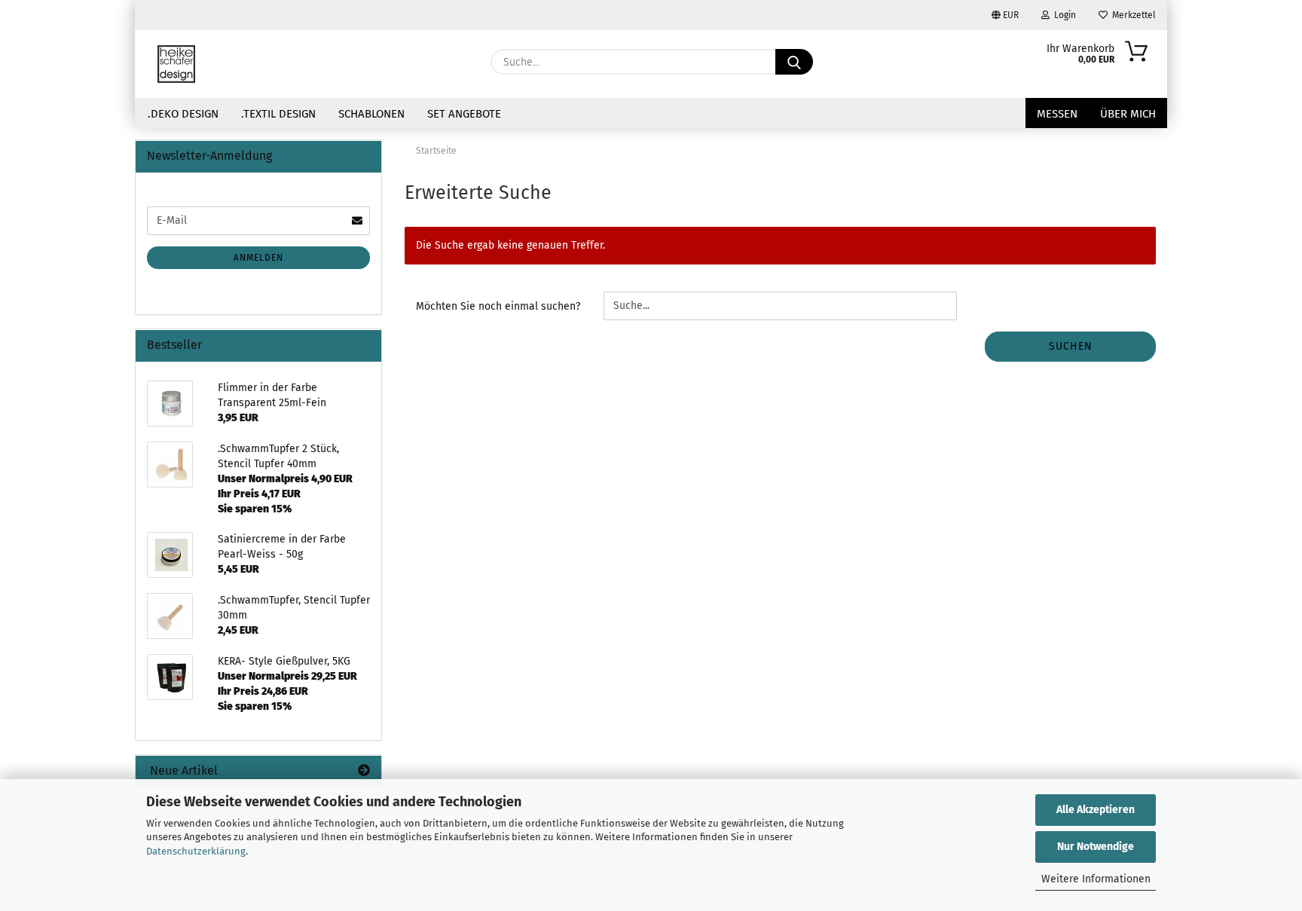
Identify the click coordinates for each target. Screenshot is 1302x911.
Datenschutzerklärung (196, 851)
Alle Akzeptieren (1095, 809)
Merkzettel (1132, 15)
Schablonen (371, 114)
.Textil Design (278, 114)
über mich (1128, 114)
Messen (1057, 114)
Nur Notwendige (1095, 846)
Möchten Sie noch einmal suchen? (498, 306)
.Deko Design (183, 114)
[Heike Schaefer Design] (176, 64)
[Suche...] (794, 62)
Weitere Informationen (1096, 879)
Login (1063, 15)
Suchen (1071, 346)
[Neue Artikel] (364, 771)
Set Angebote (464, 114)
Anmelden (258, 257)
